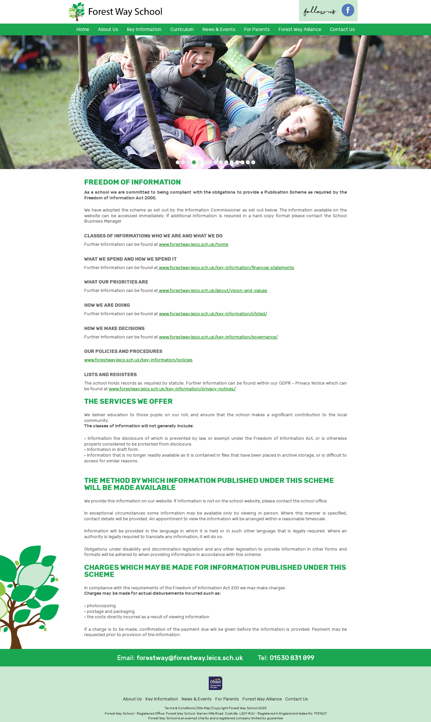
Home (82, 29)
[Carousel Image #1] (177, 163)
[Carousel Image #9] (221, 163)
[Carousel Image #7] (210, 163)
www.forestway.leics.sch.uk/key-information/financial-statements (226, 267)
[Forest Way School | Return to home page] (115, 11)
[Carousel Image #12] (237, 163)
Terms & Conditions (180, 708)
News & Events (196, 698)
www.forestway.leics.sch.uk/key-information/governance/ (218, 336)
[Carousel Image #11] (231, 163)
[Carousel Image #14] (247, 163)
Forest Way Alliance (299, 29)
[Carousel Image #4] (194, 163)
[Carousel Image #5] (199, 163)
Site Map (203, 708)
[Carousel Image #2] (183, 163)
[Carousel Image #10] (226, 163)
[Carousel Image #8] (215, 163)
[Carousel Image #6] (204, 163)
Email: (126, 658)
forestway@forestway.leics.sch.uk (190, 658)
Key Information (161, 698)
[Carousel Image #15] (253, 163)
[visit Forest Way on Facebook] (347, 15)
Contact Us (342, 29)
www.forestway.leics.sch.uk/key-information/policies (138, 359)
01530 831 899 (292, 658)
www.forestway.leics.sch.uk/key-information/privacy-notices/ (172, 388)
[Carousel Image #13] (242, 163)
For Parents (227, 698)
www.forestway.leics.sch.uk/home (193, 244)
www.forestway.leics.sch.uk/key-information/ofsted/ (213, 313)
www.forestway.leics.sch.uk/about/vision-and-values (212, 290)
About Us (132, 698)
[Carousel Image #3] (188, 163)
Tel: (263, 658)
